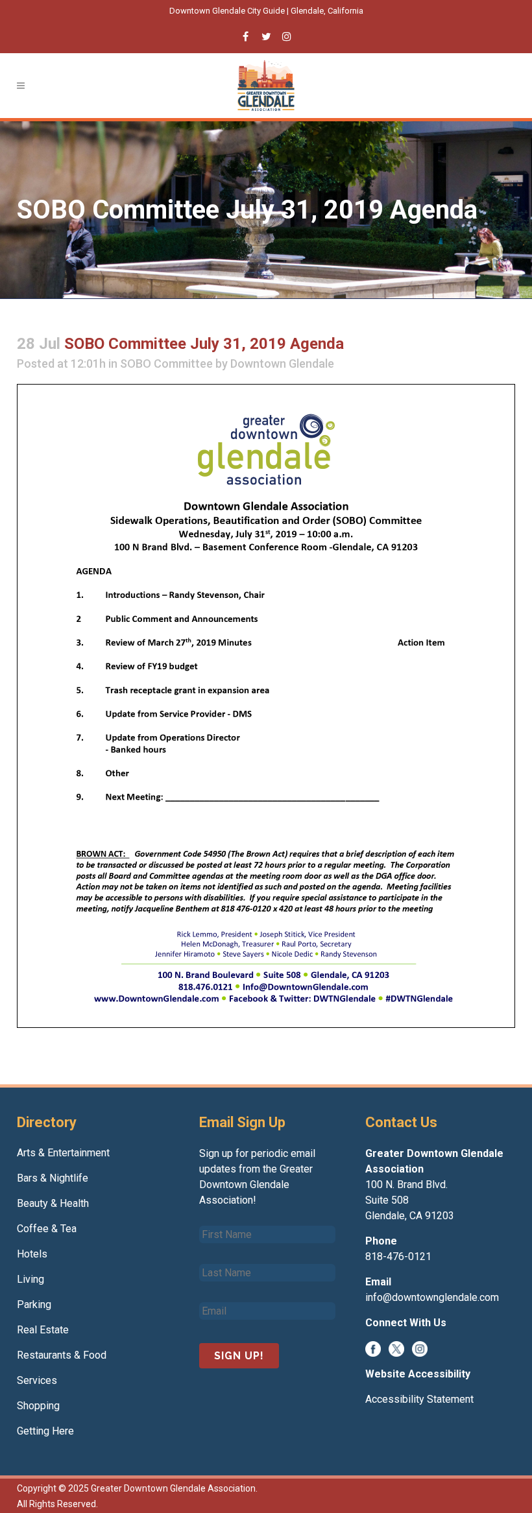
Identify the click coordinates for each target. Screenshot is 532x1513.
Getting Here (45, 1431)
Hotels (32, 1254)
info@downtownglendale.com (432, 1297)
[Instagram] (420, 1348)
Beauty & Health (53, 1203)
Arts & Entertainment (63, 1153)
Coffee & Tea (47, 1228)
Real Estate (43, 1330)
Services (37, 1380)
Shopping (38, 1406)
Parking (34, 1304)
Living (30, 1279)
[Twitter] (396, 1348)
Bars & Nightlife (52, 1178)
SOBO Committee (166, 363)
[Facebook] (373, 1348)
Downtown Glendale (282, 363)
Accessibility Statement (419, 1399)
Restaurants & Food (61, 1355)
